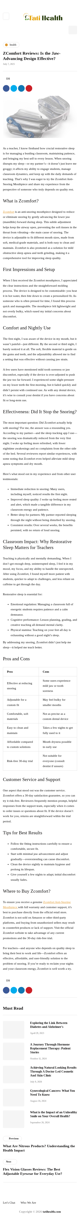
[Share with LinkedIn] (21, 88)
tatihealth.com (52, 1211)
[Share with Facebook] (6, 88)
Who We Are (28, 1202)
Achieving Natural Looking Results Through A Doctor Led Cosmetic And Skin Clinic (53, 1071)
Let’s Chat (9, 1202)
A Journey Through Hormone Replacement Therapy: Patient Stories (50, 1048)
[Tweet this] (13, 88)
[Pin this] (29, 88)
